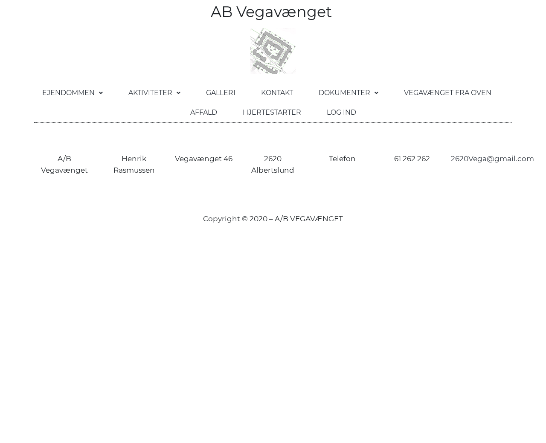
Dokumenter (344, 93)
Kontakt (277, 93)
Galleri (220, 93)
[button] (72, 93)
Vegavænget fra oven (447, 93)
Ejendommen (68, 93)
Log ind (341, 112)
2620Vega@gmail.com (492, 158)
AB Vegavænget (273, 12)
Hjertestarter (272, 112)
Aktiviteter (150, 93)
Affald (203, 112)
